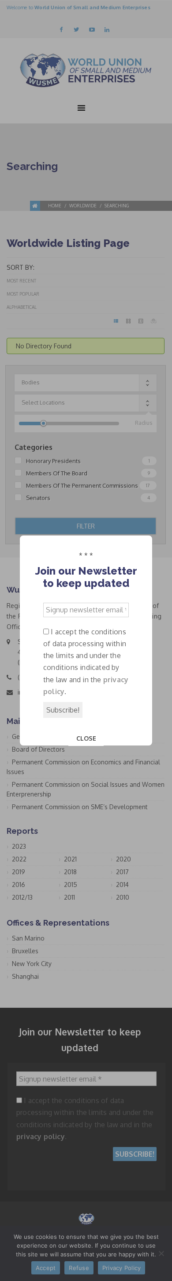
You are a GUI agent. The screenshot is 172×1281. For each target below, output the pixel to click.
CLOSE (86, 738)
